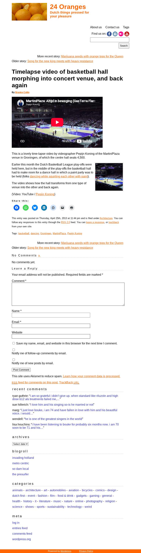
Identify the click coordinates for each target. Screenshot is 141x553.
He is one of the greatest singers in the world (53, 418)
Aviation (74, 490)
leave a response (95, 222)
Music (57, 501)
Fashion (42, 495)
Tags (126, 27)
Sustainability (55, 506)
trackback (114, 222)
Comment (19, 280)
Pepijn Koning (45, 194)
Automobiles (58, 490)
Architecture (106, 218)
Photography (94, 501)
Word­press (65, 551)
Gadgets (81, 495)
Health (16, 501)
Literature (44, 501)
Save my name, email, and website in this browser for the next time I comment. (66, 343)
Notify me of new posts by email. (33, 363)
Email (16, 322)
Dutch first (18, 495)
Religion (110, 501)
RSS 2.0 (65, 222)
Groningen (45, 233)
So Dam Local (20, 468)
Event (31, 495)
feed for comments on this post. (35, 382)
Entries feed (20, 528)
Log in (15, 522)
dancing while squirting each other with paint (59, 176)
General (107, 495)
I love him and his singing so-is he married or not (61, 404)
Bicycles (87, 490)
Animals (17, 490)
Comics (100, 490)
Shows (29, 506)
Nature (68, 501)
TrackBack (69, 382)
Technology (74, 506)
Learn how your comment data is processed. (91, 376)
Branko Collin (22, 92)
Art (45, 490)
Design (111, 490)
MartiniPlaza (59, 233)
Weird (88, 506)
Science (17, 506)
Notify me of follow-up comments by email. (39, 353)
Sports (41, 506)
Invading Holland (23, 457)
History (27, 501)
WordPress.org (21, 539)
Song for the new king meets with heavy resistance (60, 61)
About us (96, 27)
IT (35, 501)
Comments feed (22, 533)
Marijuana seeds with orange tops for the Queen (92, 56)
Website (17, 332)
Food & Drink (65, 495)
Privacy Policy (86, 551)
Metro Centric (20, 463)
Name (16, 311)
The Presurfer (20, 474)
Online (79, 501)
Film (52, 495)
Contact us (112, 27)
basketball (23, 233)
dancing (35, 233)
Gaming (94, 495)
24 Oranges (68, 6)
